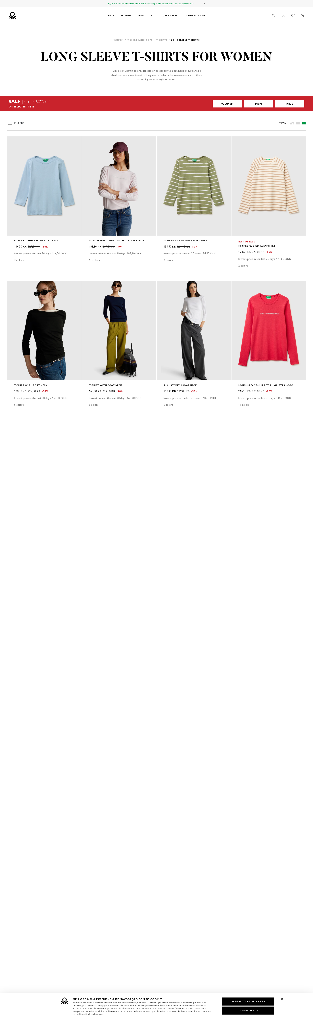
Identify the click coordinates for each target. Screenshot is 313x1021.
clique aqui (98, 1014)
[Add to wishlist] (13, 141)
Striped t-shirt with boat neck (186, 240)
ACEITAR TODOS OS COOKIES (248, 1001)
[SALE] (156, 103)
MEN (141, 15)
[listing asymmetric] (292, 123)
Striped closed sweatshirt (257, 245)
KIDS (153, 15)
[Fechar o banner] (282, 998)
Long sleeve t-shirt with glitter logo (116, 240)
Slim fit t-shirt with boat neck (36, 240)
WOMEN (126, 15)
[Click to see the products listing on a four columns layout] (298, 123)
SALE (111, 15)
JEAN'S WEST (171, 15)
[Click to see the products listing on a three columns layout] (304, 123)
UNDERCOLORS (195, 15)
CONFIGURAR (246, 1010)
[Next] (204, 4)
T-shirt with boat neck (30, 385)
